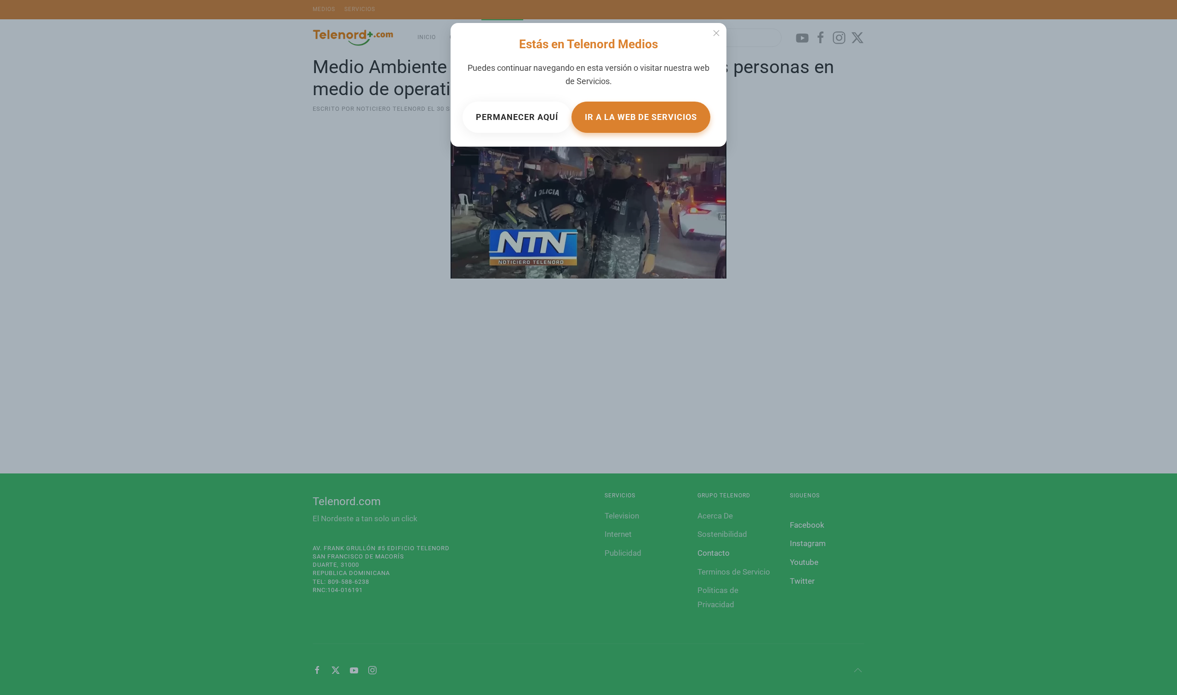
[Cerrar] (716, 33)
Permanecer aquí (517, 117)
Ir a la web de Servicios (641, 117)
